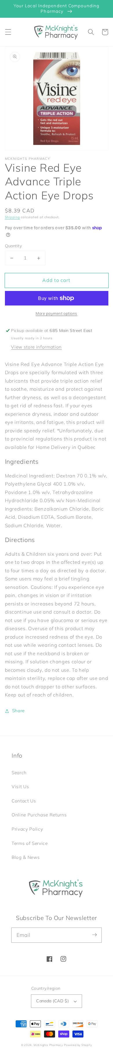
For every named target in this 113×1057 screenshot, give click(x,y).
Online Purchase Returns (39, 815)
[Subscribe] (94, 935)
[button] (8, 32)
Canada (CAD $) (52, 1000)
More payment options (56, 313)
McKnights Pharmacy (48, 1045)
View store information (36, 347)
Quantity (13, 245)
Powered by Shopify (78, 1045)
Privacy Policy (27, 829)
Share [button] (18, 710)
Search (19, 772)
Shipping (12, 217)
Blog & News (26, 857)
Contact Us (24, 801)
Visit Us (20, 786)
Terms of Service (30, 843)
